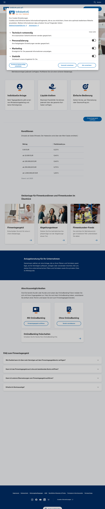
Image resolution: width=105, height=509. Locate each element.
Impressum (33, 25)
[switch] (94, 40)
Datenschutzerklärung (17, 25)
